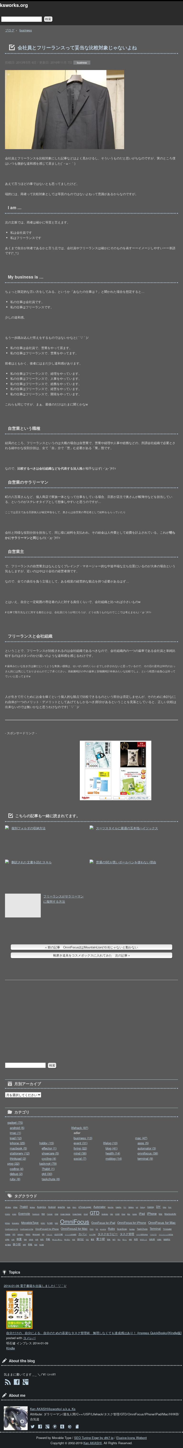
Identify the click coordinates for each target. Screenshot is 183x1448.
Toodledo (7, 1234)
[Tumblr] (63, 1426)
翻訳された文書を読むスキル (31, 862)
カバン (82, 1234)
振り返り (67, 1239)
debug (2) (16, 1173)
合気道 (31, 1239)
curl (137, 1207)
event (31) (80, 1143)
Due (169, 1207)
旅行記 (80, 1239)
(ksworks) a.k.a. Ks (53, 1409)
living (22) (80, 1148)
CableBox (118, 1207)
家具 (42, 1239)
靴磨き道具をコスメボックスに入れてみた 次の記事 (90, 955)
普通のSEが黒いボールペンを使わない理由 (126, 862)
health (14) (113, 1153)
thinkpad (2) (18, 1158)
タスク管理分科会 (142, 1234)
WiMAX (27, 1234)
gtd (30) (47, 1173)
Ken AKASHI (92, 1443)
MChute (7, 1223)
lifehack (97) (79, 1127)
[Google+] (48, 1426)
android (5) (17, 1127)
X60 (43, 1234)
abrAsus (32, 1207)
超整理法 (166, 1239)
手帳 (48, 1239)
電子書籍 (8, 1245)
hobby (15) (46, 1143)
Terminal (155, 1228)
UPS (13, 1234)
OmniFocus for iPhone (131, 1222)
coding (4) (16, 1168)
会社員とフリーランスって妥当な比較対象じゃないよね (77, 47)
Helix (111, 1214)
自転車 (152, 1239)
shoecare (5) (50, 1153)
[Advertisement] (40, 770)
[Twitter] (33, 1426)
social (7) (80, 1158)
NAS (56, 1223)
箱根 (130, 1239)
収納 (25, 1239)
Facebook (35, 1214)
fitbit (43, 1214)
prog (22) (13, 1163)
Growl (86, 1214)
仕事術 (7, 1239)
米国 (136, 1239)
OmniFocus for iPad (103, 1223)
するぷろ (49, 1234)
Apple (68, 1207)
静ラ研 (17, 1244)
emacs (14, 1214)
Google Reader (76, 1214)
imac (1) (15, 1132)
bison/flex (110, 1207)
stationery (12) (20, 1153)
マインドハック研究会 (166, 1234)
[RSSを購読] (8, 1382)
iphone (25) (17, 1143)
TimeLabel (167, 1229)
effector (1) (49, 1148)
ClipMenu (131, 1207)
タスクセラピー (108, 1234)
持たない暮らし (57, 1239)
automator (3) (146, 1148)
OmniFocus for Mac (162, 1222)
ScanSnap (122, 1228)
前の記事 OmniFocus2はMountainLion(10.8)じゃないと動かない (93, 947)
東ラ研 (100, 1239)
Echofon (7, 1214)
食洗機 (41, 1245)
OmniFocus (74, 1221)
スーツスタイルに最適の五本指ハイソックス (127, 828)
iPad (142, 1213)
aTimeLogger (84, 1207)
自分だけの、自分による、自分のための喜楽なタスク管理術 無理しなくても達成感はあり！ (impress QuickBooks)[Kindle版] (94, 1333)
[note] (77, 1426)
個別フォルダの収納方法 (28, 828)
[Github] (55, 1426)
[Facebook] (40, 1426)
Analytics (41, 1207)
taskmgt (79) (48, 1163)
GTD (94, 1212)
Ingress (134, 1214)
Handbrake (105, 1214)
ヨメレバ (29, 1338)
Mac (160, 1214)
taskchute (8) (51, 1179)
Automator (99, 1207)
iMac (128, 1214)
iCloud (123, 1214)
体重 (19, 1239)
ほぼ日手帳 (58, 1234)
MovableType (30, 1222)
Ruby (111, 1228)
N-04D (50, 1223)
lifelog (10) (110, 1143)
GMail (56, 1214)
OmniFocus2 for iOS (11, 1229)
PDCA (91, 1229)
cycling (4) (49, 1158)
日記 (87, 1239)
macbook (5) (18, 1148)
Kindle (10, 1348)
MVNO (43, 1223)
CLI (124, 1207)
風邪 (35, 1245)
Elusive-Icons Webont (131, 1437)
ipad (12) (16, 1138)
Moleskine (15, 1223)
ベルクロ (153, 1234)
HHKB (117, 1214)
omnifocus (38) (147, 1153)
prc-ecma (103, 1229)
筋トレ (124, 1239)
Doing (164, 1207)
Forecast (49, 1214)
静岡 (24, 1245)
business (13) (83, 1138)
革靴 (30, 1244)
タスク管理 (127, 1234)
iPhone (152, 1213)
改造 (73, 1239)
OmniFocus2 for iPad (26, 1229)
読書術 (159, 1239)
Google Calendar (65, 1214)
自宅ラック (143, 1239)
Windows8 (36, 1234)
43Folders (8, 1207)
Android (52, 1207)
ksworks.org (14, 5)
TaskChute (142, 1228)
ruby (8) (15, 1179)
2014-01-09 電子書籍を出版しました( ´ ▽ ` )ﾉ (35, 1285)
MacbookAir (170, 1213)
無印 (113, 1239)
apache (61, 1207)
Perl (97, 1229)
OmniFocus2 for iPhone (47, 1228)
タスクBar (92, 1234)
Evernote (24, 1213)
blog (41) (111, 1148)
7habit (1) (48, 1168)
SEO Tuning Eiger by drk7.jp (93, 1437)
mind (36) (80, 1153)
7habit (24, 1207)
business (26, 30)
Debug (142, 1207)
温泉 (108, 1239)
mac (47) (141, 1138)
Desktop (150, 1207)
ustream (20, 1234)
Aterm (74, 1207)
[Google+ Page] (26, 1382)
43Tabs (15, 1207)
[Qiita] (70, 1426)
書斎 (92, 1239)
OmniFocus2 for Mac (74, 1228)
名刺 (36, 1239)
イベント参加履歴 (70, 1234)
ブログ (9, 30)
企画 (12, 1239)
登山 (118, 1239)
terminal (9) (145, 1158)
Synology (132, 1229)
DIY (158, 1207)
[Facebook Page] (16, 1382)
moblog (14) (114, 1158)
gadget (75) (15, 1122)
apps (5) (143, 1143)
